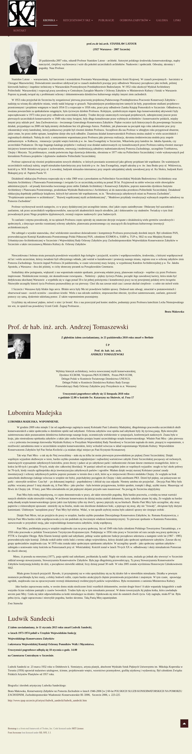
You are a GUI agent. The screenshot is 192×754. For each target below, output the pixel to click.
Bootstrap (12, 728)
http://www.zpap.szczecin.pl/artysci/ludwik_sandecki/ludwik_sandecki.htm (47, 700)
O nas (31, 20)
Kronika (49, 20)
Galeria (162, 20)
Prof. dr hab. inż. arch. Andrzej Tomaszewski (68, 326)
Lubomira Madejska (35, 412)
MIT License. (78, 728)
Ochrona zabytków (134, 20)
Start (18, 20)
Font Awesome (14, 732)
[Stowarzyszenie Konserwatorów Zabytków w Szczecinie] (22, 5)
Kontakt (20, 30)
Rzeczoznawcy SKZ (76, 20)
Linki (177, 20)
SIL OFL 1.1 (45, 732)
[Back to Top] (184, 723)
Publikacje (106, 20)
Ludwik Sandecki (31, 618)
